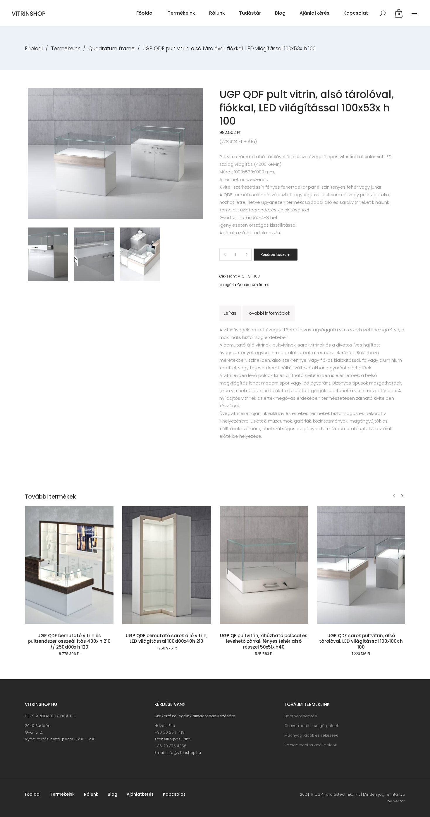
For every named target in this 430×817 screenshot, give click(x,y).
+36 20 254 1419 (169, 732)
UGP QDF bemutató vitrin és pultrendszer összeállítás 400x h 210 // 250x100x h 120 (69, 641)
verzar (399, 801)
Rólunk (91, 794)
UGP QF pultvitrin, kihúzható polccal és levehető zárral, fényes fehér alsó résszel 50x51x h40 (263, 641)
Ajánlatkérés (140, 794)
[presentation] (394, 495)
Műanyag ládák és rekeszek (311, 735)
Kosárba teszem (275, 254)
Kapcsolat (174, 794)
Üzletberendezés (300, 716)
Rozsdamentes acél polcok (310, 745)
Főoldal (34, 48)
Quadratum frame (111, 48)
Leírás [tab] (230, 313)
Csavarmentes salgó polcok (311, 725)
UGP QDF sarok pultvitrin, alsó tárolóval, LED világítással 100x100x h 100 (361, 641)
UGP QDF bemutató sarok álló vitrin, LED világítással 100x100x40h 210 (166, 638)
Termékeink (65, 48)
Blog (112, 794)
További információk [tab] (268, 313)
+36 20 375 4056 (170, 746)
